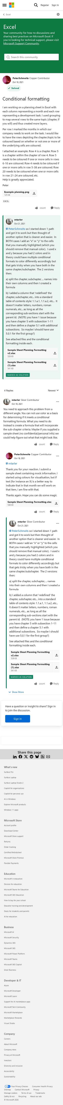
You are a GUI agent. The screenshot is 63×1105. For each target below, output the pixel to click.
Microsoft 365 (9, 948)
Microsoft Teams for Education (16, 889)
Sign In (55, 5)
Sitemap (7, 1089)
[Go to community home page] (11, 5)
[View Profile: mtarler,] (9, 221)
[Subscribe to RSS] (42, 756)
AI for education (10, 916)
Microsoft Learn (10, 996)
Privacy (36, 1089)
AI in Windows (10, 799)
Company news (10, 1049)
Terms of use (26, 1093)
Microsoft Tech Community (15, 1007)
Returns (7, 841)
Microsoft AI (9, 932)
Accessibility (9, 1071)
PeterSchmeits (21, 78)
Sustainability (9, 1076)
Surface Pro (8, 772)
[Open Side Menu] (4, 5)
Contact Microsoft (22, 1089)
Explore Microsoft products (15, 804)
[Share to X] (26, 756)
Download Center (11, 830)
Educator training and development (18, 905)
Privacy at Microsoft (12, 1055)
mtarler (18, 219)
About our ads (36, 1096)
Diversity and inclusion (13, 1065)
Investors (7, 1060)
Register (45, 5)
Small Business (10, 970)
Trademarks (40, 1093)
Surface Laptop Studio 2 (13, 783)
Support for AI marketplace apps (17, 1001)
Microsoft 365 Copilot (13, 964)
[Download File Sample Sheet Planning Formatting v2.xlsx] (55, 353)
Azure (6, 985)
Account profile (10, 825)
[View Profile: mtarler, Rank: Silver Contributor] (6, 401)
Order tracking (10, 847)
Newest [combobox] (53, 390)
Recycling (22, 1096)
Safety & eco (9, 1096)
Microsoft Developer (12, 991)
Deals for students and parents (16, 911)
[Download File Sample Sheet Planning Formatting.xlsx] (56, 503)
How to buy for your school (15, 900)
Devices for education (13, 884)
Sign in (18, 718)
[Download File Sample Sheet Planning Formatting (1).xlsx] (55, 365)
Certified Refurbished (12, 852)
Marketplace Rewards (13, 1018)
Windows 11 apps (11, 810)
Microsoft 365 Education (14, 895)
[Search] (36, 5)
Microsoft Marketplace (13, 1012)
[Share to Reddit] (31, 756)
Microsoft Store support (13, 836)
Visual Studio (9, 1023)
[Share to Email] (48, 756)
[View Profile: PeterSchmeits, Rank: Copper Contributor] (7, 80)
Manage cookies (10, 1093)
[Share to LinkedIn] (15, 756)
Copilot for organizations (14, 788)
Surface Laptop (10, 777)
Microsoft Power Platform (14, 953)
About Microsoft (10, 1044)
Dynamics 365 (9, 943)
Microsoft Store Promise (14, 857)
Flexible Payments (11, 863)
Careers (7, 1038)
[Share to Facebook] (20, 756)
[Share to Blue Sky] (37, 756)
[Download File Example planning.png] (34, 193)
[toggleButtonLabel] (58, 14)
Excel (8, 14)
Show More (18, 692)
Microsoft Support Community (21, 43)
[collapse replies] (31, 397)
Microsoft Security (11, 937)
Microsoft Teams (10, 959)
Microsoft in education (13, 878)
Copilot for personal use (14, 793)
